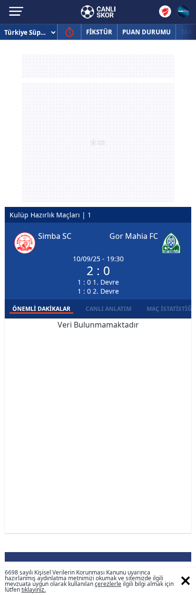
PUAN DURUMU (146, 32)
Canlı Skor (98, 12)
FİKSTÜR (99, 32)
